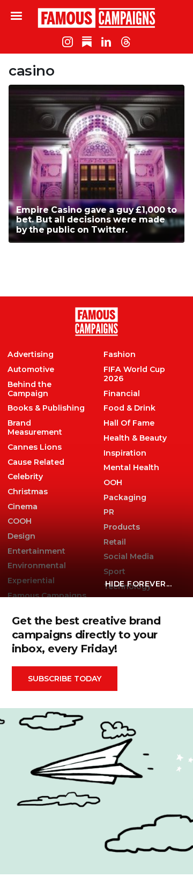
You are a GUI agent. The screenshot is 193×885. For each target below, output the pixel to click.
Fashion (119, 354)
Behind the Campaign (29, 389)
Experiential (31, 580)
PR (108, 512)
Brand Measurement (35, 428)
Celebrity (25, 476)
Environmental (37, 565)
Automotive (31, 369)
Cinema (23, 506)
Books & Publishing (46, 408)
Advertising (31, 354)
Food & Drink (129, 408)
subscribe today (64, 678)
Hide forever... (138, 584)
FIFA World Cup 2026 (134, 374)
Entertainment (36, 551)
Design (21, 536)
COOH (20, 521)
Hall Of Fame (128, 423)
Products (121, 527)
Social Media (128, 556)
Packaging (124, 497)
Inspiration (124, 453)
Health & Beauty (135, 438)
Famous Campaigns (96, 18)
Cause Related (36, 462)
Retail (114, 542)
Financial (121, 393)
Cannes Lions (35, 447)
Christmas (28, 491)
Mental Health (131, 467)
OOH (112, 482)
